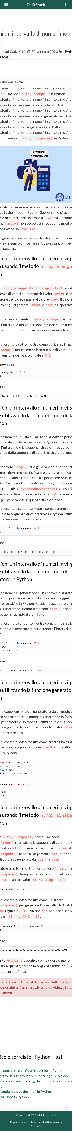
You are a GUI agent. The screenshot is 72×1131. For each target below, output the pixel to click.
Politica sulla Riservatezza (46, 1122)
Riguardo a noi (18, 1122)
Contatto (36, 1126)
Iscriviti (7, 992)
